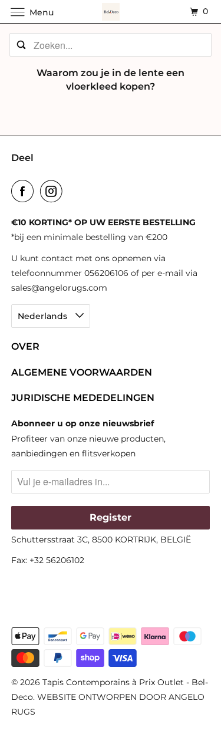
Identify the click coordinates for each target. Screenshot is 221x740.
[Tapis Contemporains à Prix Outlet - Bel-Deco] (110, 11)
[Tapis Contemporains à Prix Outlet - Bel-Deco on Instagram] (53, 191)
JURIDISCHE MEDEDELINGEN (82, 397)
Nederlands (44, 316)
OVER (25, 346)
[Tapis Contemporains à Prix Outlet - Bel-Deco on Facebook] (24, 191)
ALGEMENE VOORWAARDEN (81, 372)
